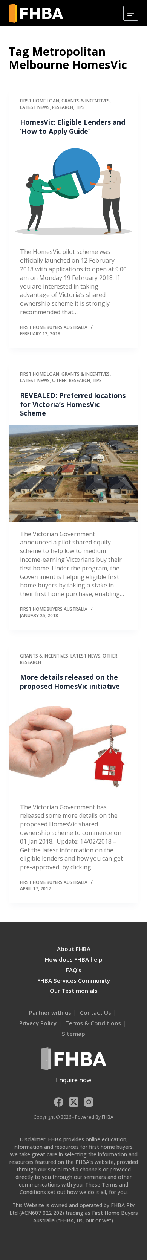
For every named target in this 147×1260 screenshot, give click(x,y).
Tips (80, 107)
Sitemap (73, 1033)
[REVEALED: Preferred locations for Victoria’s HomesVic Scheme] (73, 473)
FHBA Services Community (73, 980)
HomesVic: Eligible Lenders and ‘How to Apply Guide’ (72, 126)
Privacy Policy (38, 1023)
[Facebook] (58, 1102)
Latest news (35, 107)
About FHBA (73, 949)
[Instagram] (88, 1102)
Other (59, 380)
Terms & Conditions (93, 1023)
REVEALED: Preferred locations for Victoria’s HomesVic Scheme (73, 404)
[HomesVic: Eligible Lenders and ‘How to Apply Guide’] (73, 191)
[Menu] (130, 13)
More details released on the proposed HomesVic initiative (70, 681)
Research (62, 107)
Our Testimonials (74, 990)
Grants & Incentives (85, 101)
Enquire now (73, 1080)
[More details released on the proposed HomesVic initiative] (73, 746)
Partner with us (50, 1012)
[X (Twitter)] (73, 1102)
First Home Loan (39, 101)
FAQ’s (73, 970)
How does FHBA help (74, 959)
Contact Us (95, 1012)
